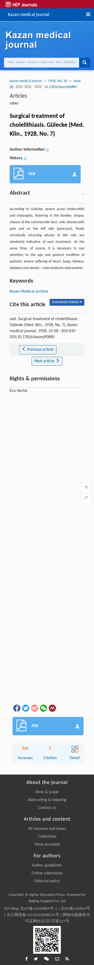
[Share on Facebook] (16, 708)
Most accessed (47, 844)
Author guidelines (47, 865)
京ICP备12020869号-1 (38, 909)
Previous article (40, 350)
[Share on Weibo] (34, 708)
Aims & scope (47, 792)
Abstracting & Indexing (47, 800)
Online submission (47, 873)
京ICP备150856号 (75, 909)
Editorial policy (47, 881)
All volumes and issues (47, 829)
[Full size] (86, 498)
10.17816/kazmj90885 (60, 87)
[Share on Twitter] (25, 708)
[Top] (86, 487)
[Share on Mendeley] (52, 708)
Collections (47, 837)
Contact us (47, 808)
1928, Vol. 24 (57, 81)
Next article (44, 361)
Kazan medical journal (28, 14)
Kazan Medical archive (29, 291)
